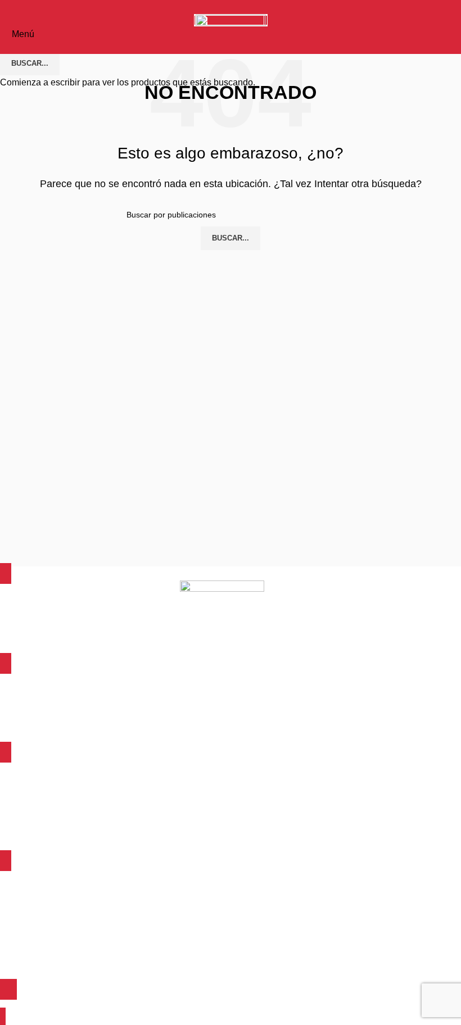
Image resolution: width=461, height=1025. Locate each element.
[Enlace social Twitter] (230, 7)
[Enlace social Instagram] (249, 7)
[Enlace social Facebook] (212, 7)
